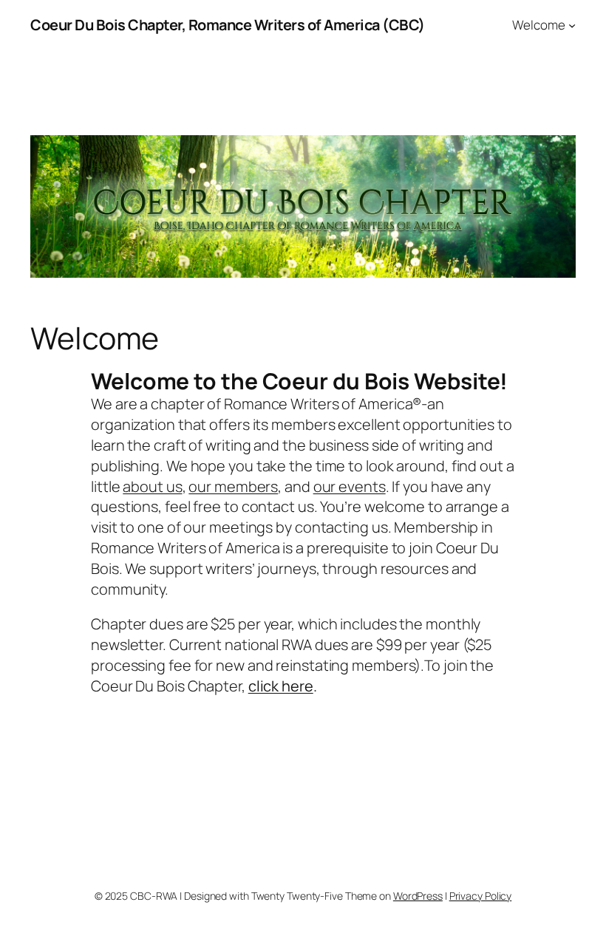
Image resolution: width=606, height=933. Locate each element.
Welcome (538, 24)
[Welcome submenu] (572, 25)
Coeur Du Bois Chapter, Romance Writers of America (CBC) (227, 25)
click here (280, 686)
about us (152, 486)
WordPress (418, 896)
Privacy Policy (480, 896)
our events (349, 486)
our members (233, 486)
